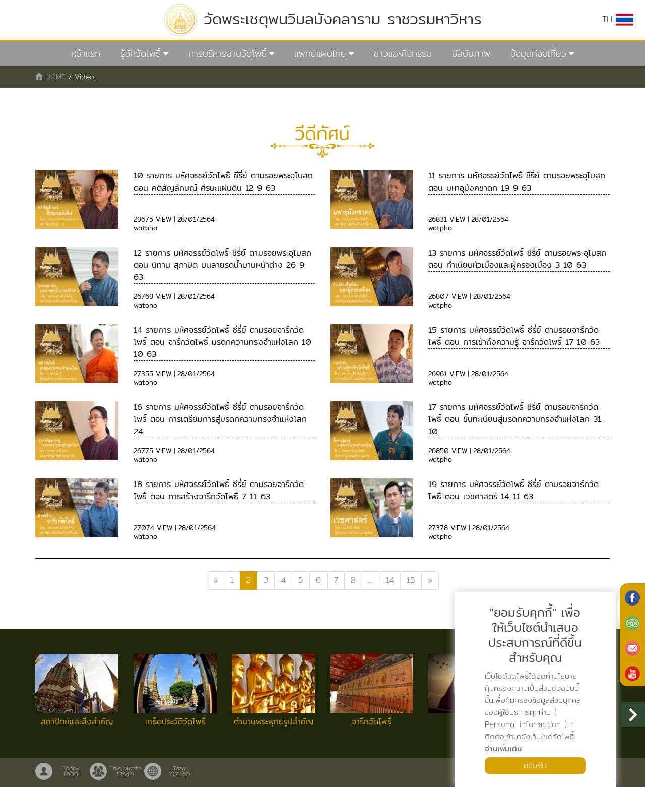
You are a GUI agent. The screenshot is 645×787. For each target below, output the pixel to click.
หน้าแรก (85, 53)
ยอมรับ (535, 765)
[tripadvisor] (632, 622)
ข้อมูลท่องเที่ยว (538, 53)
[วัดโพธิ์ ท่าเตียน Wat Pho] (632, 597)
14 (389, 580)
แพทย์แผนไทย (320, 53)
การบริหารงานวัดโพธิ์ (227, 53)
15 (411, 580)
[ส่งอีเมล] (632, 647)
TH (609, 19)
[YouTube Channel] (632, 672)
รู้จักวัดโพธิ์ (140, 53)
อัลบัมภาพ (471, 53)
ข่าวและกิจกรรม (403, 53)
